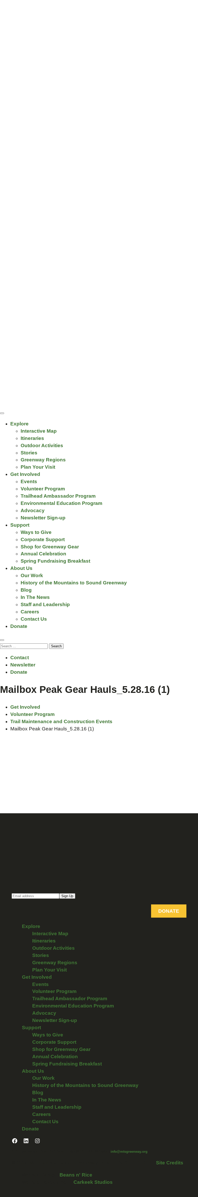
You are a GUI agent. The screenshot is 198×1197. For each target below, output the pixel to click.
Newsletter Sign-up (43, 517)
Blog (26, 590)
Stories (29, 452)
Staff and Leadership (45, 604)
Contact (19, 657)
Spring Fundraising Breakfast (55, 561)
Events (29, 481)
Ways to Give (36, 532)
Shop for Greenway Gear (50, 546)
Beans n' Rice (76, 1175)
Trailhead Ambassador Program (58, 496)
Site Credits (169, 1162)
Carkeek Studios (93, 1182)
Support (19, 525)
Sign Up (67, 896)
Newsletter (22, 665)
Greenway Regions (43, 459)
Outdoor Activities (42, 445)
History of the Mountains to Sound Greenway (74, 582)
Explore (19, 423)
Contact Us (34, 619)
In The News (35, 597)
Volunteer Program (43, 488)
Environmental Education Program (61, 503)
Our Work (32, 575)
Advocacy (33, 510)
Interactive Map (39, 431)
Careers (30, 611)
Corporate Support (43, 539)
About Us (21, 568)
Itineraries (32, 438)
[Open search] (2, 640)
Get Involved (25, 474)
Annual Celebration (43, 553)
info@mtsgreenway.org (129, 1152)
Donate (18, 626)
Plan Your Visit (38, 467)
